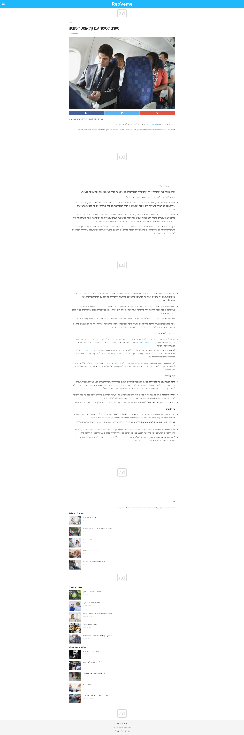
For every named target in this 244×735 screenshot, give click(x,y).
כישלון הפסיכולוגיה (90, 625)
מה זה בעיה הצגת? (89, 517)
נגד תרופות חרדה (146, 342)
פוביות (70, 23)
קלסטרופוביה (152, 124)
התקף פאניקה (113, 353)
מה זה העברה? (88, 539)
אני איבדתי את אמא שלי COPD (94, 673)
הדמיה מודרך (87, 350)
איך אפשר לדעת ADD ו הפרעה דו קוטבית (97, 614)
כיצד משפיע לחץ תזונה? (91, 662)
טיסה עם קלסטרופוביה (163, 129)
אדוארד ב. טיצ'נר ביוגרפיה (92, 651)
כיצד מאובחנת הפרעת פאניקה (93, 603)
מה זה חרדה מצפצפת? (90, 551)
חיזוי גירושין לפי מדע (90, 684)
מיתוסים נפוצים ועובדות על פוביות (95, 561)
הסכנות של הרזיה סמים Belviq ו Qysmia (97, 636)
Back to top (122, 723)
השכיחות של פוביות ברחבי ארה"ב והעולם (97, 528)
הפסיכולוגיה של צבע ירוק (92, 591)
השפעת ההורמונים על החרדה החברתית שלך (98, 695)
